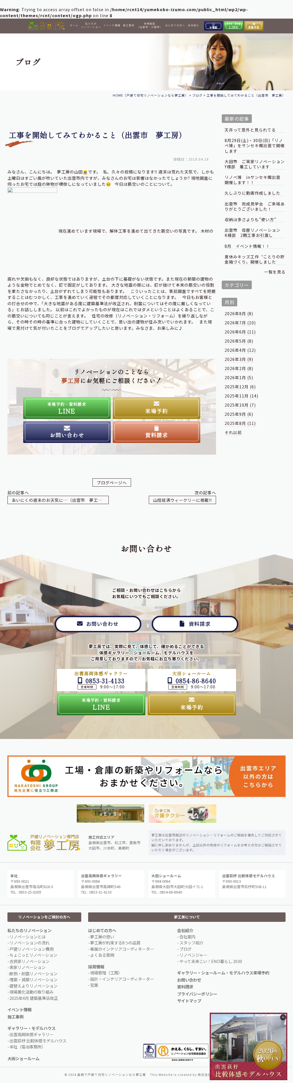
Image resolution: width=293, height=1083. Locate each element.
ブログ (185, 949)
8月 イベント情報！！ (247, 246)
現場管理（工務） (106, 973)
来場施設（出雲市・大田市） (150, 25)
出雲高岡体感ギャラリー (31, 1034)
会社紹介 (193, 25)
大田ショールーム (23, 1058)
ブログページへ (112, 482)
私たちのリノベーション (91, 25)
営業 (94, 985)
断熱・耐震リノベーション (33, 973)
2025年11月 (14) (241, 396)
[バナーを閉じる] (283, 1017)
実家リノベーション (27, 967)
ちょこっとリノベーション (33, 955)
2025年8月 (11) (240, 423)
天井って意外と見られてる (250, 130)
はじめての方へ (175, 25)
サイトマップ (189, 1001)
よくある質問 (102, 955)
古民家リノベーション (29, 961)
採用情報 (96, 967)
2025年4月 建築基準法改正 (33, 998)
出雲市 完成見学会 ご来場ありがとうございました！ (255, 206)
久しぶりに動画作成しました (252, 193)
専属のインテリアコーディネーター (122, 949)
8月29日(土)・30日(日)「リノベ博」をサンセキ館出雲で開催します (255, 145)
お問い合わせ (189, 980)
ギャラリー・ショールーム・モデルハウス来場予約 (223, 973)
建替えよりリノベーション (33, 986)
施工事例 (128, 25)
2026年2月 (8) (239, 368)
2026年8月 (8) (239, 313)
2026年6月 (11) (240, 332)
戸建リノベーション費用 (31, 949)
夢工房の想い (102, 937)
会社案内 (187, 937)
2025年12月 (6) (240, 386)
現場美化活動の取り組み (31, 992)
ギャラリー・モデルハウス (31, 1028)
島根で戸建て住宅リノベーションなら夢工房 (111, 1074)
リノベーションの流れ (29, 943)
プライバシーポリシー (197, 994)
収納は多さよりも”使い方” (250, 219)
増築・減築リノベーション (33, 979)
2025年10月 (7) (240, 405)
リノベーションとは (27, 937)
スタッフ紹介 (191, 943)
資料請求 (185, 987)
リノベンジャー (193, 955)
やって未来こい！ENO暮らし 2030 (210, 961)
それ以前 (233, 432)
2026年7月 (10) (240, 322)
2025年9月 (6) (239, 414)
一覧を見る (275, 272)
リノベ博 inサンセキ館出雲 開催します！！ (255, 180)
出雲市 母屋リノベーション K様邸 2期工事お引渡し (255, 232)
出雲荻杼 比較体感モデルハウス (37, 1041)
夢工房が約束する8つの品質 (115, 943)
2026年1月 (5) (239, 377)
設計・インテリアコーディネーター (122, 979)
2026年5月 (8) (239, 341)
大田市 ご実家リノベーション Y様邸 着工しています (255, 164)
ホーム (74, 25)
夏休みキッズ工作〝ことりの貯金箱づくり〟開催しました (255, 259)
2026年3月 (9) (239, 359)
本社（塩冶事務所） (27, 1047)
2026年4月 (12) (240, 350)
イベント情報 (111, 25)
